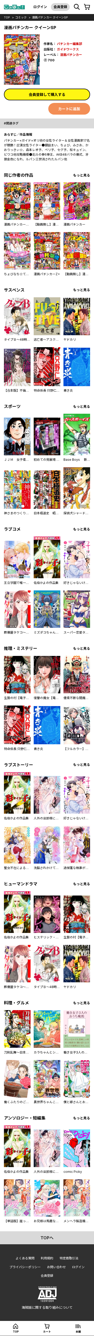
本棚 (78, 1331)
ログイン (40, 7)
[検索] (77, 7)
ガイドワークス (68, 49)
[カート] (87, 7)
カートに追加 (69, 109)
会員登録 (60, 7)
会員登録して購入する (47, 94)
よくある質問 (25, 1258)
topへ (47, 1237)
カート (47, 1331)
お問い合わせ (56, 1267)
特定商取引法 (69, 1258)
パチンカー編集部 (69, 44)
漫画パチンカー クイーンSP (50, 17)
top (7, 17)
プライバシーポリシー (25, 1267)
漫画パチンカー (71, 55)
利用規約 (47, 1258)
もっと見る (81, 175)
